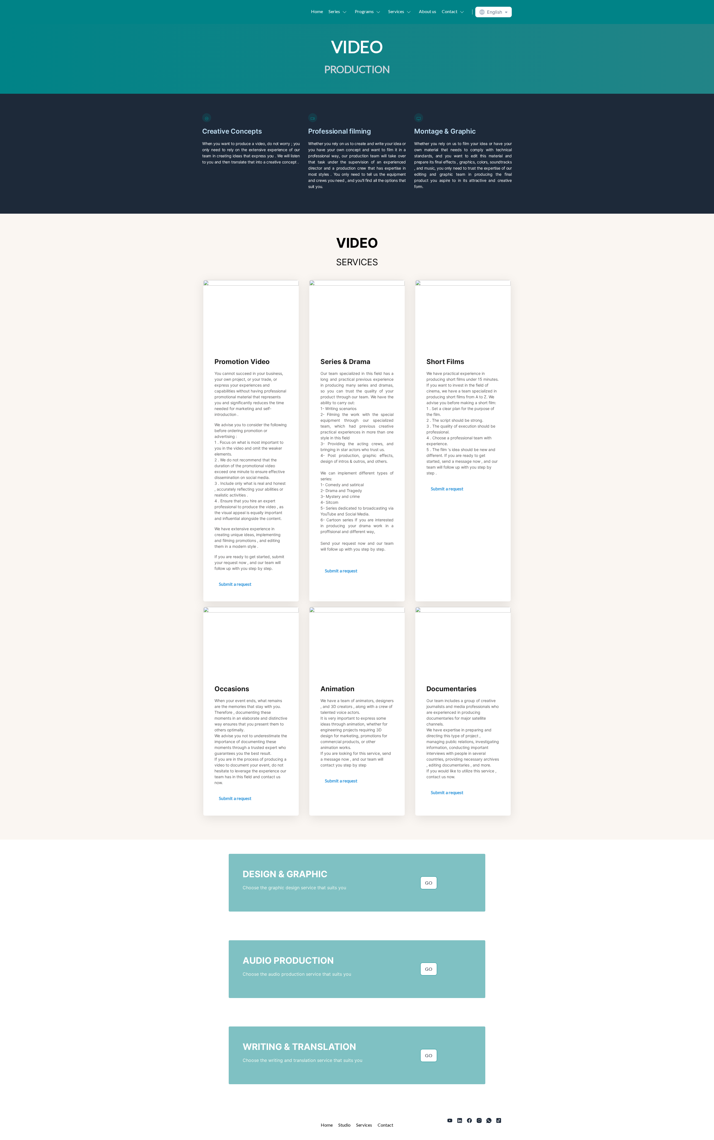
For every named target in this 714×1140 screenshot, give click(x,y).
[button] (339, 11)
